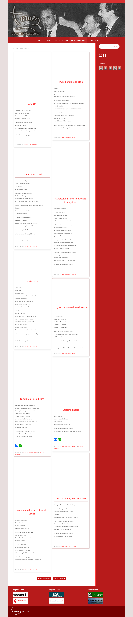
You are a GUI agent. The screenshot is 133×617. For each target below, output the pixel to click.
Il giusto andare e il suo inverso (71, 307)
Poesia (35, 145)
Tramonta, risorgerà (32, 174)
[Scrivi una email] (100, 55)
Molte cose (32, 281)
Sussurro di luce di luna (32, 399)
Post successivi (58, 578)
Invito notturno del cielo (71, 82)
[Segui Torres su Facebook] (104, 55)
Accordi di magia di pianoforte (71, 498)
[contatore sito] (110, 70)
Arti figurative (28, 145)
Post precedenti (45, 578)
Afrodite (32, 104)
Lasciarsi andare (70, 409)
